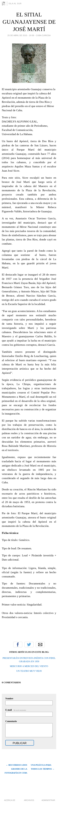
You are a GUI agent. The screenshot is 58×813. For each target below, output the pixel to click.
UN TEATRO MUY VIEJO (29, 671)
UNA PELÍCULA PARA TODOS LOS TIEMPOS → (42, 767)
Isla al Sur (15, 3)
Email (40, 644)
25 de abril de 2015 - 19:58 (20, 35)
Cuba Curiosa (43, 35)
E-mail (15, 710)
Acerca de (9, 800)
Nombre (9, 698)
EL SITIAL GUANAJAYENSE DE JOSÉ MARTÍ (29, 21)
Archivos (29, 800)
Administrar (48, 800)
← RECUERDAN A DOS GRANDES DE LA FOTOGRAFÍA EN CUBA (16, 769)
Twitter (29, 644)
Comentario (11, 721)
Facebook (17, 644)
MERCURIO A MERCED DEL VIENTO (29, 666)
